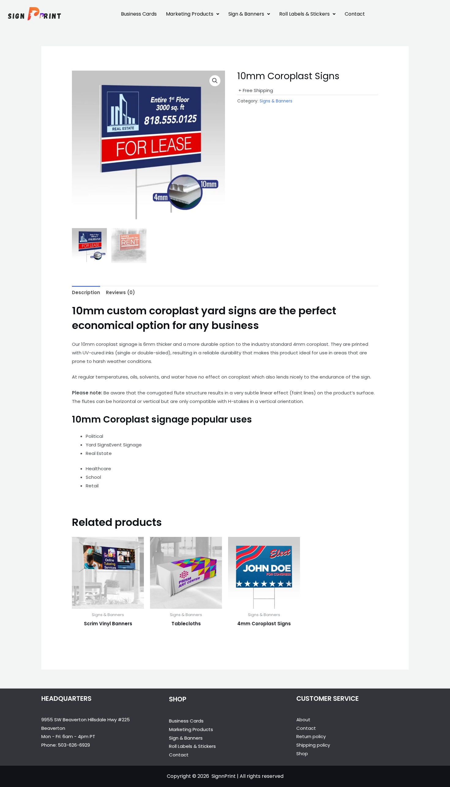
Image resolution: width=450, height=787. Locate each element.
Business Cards (139, 13)
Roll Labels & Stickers (304, 13)
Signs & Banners (276, 101)
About (303, 719)
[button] (192, 14)
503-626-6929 (74, 745)
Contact (355, 13)
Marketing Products (189, 13)
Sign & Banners (246, 13)
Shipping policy (313, 745)
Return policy (311, 736)
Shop (302, 753)
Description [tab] (86, 292)
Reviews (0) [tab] (120, 292)
